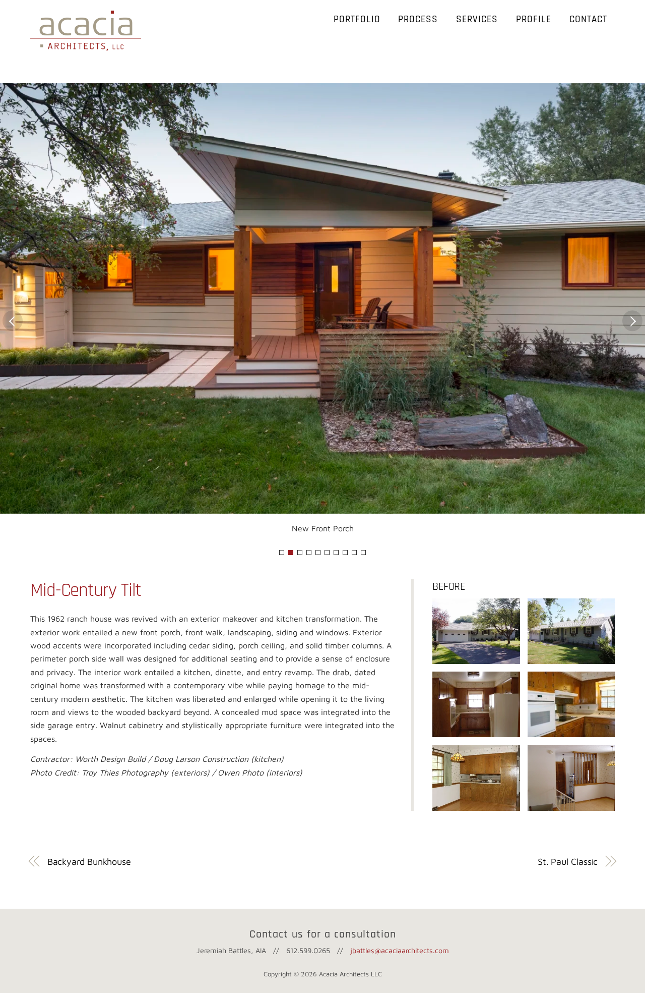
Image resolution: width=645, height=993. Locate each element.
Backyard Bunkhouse (89, 861)
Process (418, 19)
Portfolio (357, 19)
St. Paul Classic (568, 861)
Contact (588, 19)
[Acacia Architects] (85, 45)
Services (477, 19)
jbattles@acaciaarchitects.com (399, 950)
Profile (533, 19)
